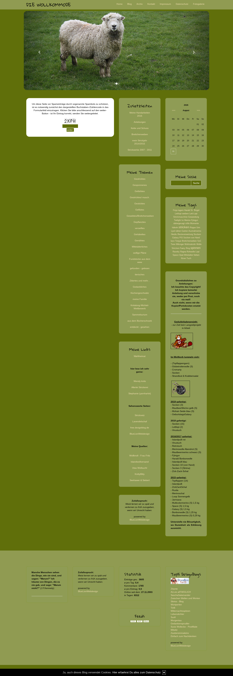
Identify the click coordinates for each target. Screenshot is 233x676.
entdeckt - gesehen (139, 327)
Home (119, 4)
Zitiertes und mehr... (140, 280)
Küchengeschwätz (140, 293)
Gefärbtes (140, 191)
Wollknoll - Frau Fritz (139, 455)
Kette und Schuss (140, 128)
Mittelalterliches (139, 246)
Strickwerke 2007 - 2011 (140, 150)
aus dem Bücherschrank (139, 321)
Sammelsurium (139, 314)
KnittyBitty (140, 474)
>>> (198, 110)
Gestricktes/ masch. (140, 197)
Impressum (165, 4)
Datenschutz (182, 4)
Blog (129, 4)
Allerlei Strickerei (139, 387)
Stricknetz (140, 415)
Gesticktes (139, 203)
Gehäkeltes (139, 234)
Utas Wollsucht (139, 468)
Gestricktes (139, 179)
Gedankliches (139, 287)
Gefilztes (139, 209)
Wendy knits (140, 381)
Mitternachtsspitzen (180, 611)
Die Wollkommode (48, 4)
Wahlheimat (140, 356)
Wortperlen (176, 604)
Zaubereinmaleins (180, 633)
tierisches (139, 274)
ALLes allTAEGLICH (181, 592)
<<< (173, 110)
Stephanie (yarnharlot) (139, 393)
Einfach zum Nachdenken (183, 636)
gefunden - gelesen (139, 268)
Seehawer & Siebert (140, 480)
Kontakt (151, 4)
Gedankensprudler (180, 623)
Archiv (139, 4)
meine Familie (140, 299)
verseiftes (140, 228)
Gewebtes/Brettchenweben (140, 216)
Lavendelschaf (139, 421)
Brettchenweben (140, 134)
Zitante (174, 589)
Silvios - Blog (177, 601)
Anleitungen (140, 122)
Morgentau (176, 620)
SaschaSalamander (180, 595)
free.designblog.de (139, 427)
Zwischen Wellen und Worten (185, 598)
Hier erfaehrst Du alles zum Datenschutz (136, 672)
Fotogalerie (198, 4)
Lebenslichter (177, 614)
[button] (38, 50)
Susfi (173, 617)
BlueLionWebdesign (140, 433)
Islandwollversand (140, 461)
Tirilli (173, 607)
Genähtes (140, 240)
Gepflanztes (140, 222)
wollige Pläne (139, 253)
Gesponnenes (140, 185)
